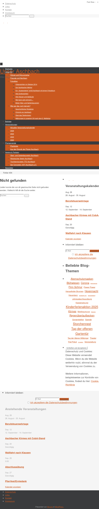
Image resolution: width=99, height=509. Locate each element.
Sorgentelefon (78, 319)
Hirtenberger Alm (83, 295)
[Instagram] (6, 22)
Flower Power (89, 287)
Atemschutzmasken (82, 279)
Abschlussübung (14, 466)
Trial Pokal (72, 341)
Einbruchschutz (93, 283)
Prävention (93, 312)
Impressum (10, 12)
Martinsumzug (84, 311)
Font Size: (91, 2)
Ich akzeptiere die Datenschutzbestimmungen (53, 402)
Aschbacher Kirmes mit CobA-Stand (25, 438)
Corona (85, 283)
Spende (88, 319)
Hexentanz (73, 295)
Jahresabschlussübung (82, 299)
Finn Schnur (75, 287)
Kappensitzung (82, 302)
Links (7, 6)
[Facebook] (2, 22)
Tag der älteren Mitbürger (78, 338)
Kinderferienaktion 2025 (82, 306)
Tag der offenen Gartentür (82, 331)
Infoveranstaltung (91, 295)
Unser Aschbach (19, 71)
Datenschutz (10, 3)
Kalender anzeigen (73, 238)
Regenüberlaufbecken (81, 315)
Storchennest (82, 323)
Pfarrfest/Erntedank (16, 481)
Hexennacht (91, 291)
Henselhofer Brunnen (74, 291)
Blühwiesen (73, 283)
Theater (93, 338)
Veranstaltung (90, 341)
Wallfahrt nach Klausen (78, 233)
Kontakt (8, 9)
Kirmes (72, 311)
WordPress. (59, 507)
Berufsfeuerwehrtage (77, 200)
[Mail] (9, 22)
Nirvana (50, 507)
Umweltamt (80, 342)
